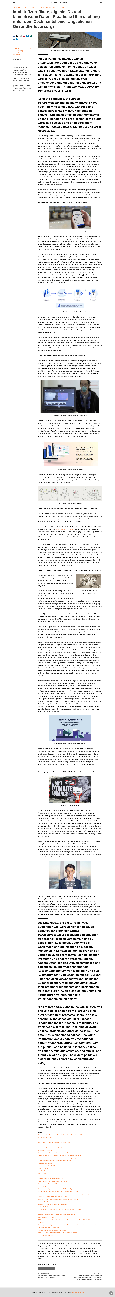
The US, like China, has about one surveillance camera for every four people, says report (59, 1209)
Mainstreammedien (18, 7)
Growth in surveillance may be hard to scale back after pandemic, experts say (57, 1158)
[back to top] (111, 1293)
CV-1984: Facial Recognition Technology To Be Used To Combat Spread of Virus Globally (59, 1155)
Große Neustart (27, 47)
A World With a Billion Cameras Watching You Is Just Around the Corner (55, 1212)
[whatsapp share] (31, 36)
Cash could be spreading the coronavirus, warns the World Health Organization (57, 1189)
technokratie (16, 52)
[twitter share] (17, 36)
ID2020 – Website (42, 1186)
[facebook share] (14, 36)
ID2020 (17, 49)
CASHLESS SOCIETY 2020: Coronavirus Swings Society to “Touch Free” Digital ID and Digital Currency (63, 1194)
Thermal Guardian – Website (45, 1163)
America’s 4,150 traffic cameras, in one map (49, 1207)
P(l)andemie (24, 51)
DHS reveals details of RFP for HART (47, 1217)
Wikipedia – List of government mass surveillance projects (52, 1230)
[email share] (21, 36)
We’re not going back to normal (45, 1137)
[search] (101, 3)
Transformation (26, 52)
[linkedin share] (27, 36)
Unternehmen (34, 7)
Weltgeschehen (43, 7)
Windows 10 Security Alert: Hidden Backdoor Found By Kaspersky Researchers (57, 1232)
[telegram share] (17, 39)
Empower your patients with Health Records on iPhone (51, 1147)
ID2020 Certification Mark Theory (46, 1235)
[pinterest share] (24, 36)
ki (30, 49)
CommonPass (17, 47)
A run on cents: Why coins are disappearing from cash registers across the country (58, 1191)
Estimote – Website (42, 1171)
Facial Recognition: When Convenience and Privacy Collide (52, 1181)
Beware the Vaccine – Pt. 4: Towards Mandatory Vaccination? (53, 1152)
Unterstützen (46, 1268)
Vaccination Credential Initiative (45, 1140)
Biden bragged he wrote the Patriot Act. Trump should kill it (52, 1204)
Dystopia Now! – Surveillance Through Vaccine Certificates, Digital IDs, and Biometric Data (60, 1134)
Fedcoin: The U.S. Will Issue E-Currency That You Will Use (52, 1196)
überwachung (16, 54)
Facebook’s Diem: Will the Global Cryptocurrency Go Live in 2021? (54, 1201)
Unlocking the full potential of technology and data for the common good (55, 1142)
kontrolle (17, 51)
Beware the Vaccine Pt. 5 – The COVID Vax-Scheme (51, 1183)
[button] (70, 40)
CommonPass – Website (44, 1145)
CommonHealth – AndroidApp (45, 1150)
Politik (26, 7)
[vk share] (14, 39)
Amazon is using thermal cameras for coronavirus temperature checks (55, 1160)
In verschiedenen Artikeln (64, 529)
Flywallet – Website (42, 1173)
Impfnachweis (24, 49)
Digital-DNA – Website (43, 1176)
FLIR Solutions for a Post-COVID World (47, 1165)
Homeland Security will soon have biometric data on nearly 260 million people (57, 1214)
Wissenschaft (61, 7)
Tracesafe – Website (43, 1168)
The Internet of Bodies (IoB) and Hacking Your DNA (50, 1178)
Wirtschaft (52, 7)
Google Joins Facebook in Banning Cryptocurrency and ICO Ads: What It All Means (58, 1199)
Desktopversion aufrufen (78, 1292)
